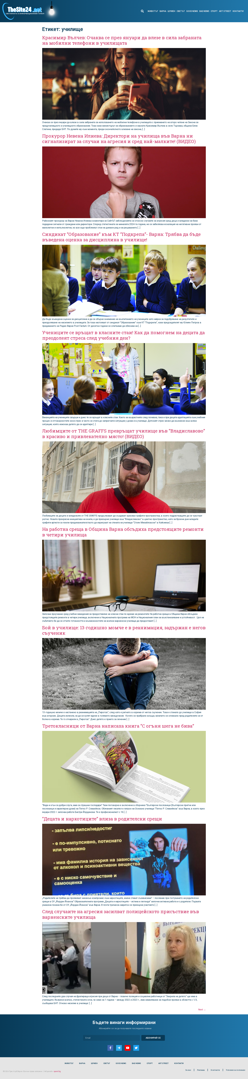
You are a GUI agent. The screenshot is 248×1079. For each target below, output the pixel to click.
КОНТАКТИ (238, 11)
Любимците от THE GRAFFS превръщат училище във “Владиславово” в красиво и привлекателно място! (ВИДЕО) (123, 433)
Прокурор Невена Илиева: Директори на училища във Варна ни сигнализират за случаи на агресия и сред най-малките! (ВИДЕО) (119, 138)
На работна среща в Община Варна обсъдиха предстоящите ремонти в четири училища (123, 532)
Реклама (201, 1070)
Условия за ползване (235, 1070)
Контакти (215, 1070)
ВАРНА (163, 11)
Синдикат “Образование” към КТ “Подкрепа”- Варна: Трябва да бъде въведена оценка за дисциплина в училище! (121, 237)
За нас (188, 1070)
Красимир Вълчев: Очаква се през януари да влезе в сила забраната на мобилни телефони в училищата (122, 40)
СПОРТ (214, 11)
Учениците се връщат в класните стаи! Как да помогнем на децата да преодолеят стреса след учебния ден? (123, 335)
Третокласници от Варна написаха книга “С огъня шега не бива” (118, 726)
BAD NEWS (204, 11)
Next (202, 1009)
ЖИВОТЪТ (153, 11)
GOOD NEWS (192, 11)
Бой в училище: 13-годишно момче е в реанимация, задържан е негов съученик (124, 630)
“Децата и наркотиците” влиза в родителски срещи (102, 819)
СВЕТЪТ (181, 11)
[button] (142, 11)
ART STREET (225, 11)
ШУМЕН (171, 11)
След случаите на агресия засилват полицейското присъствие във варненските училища (120, 914)
